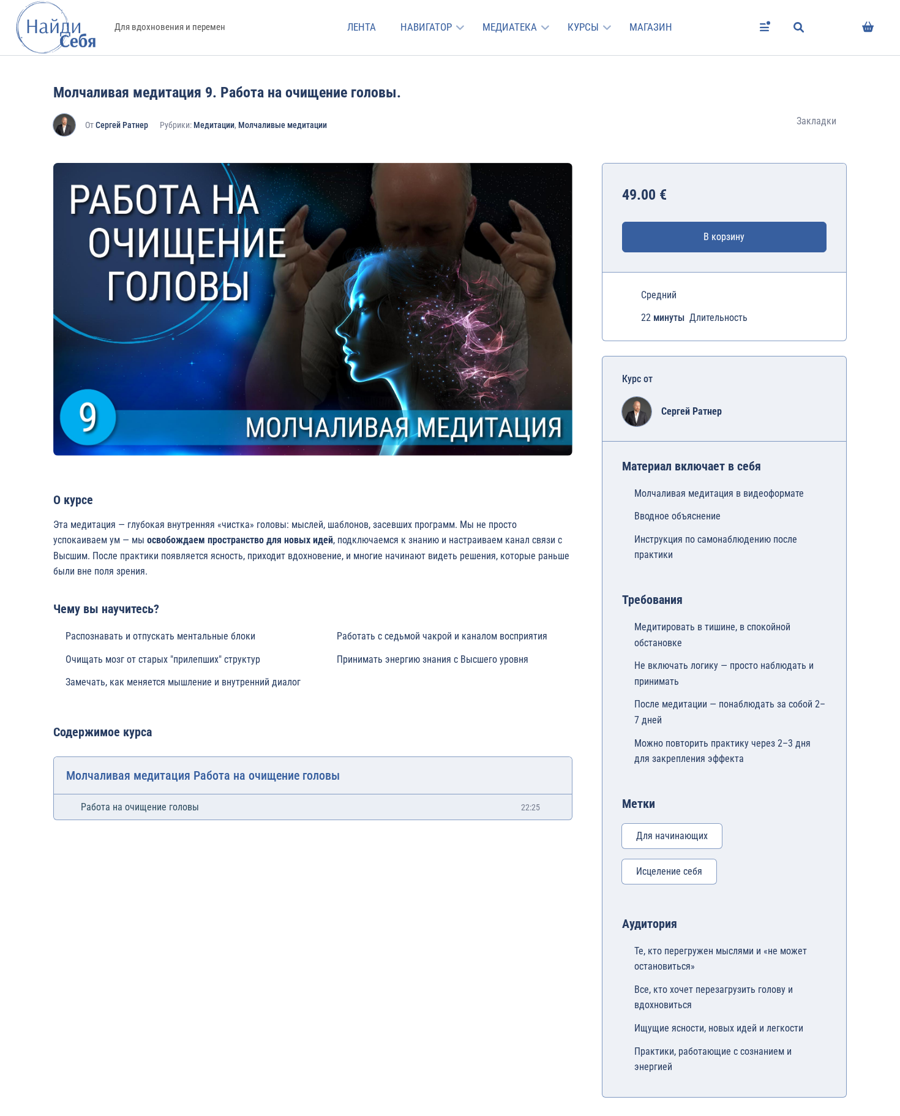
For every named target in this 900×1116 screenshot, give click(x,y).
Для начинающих (672, 836)
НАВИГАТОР (426, 27)
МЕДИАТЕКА (509, 27)
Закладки (816, 121)
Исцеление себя (669, 871)
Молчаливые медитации (282, 125)
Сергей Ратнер (122, 125)
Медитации (213, 125)
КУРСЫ (583, 27)
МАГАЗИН (650, 27)
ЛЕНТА (361, 27)
